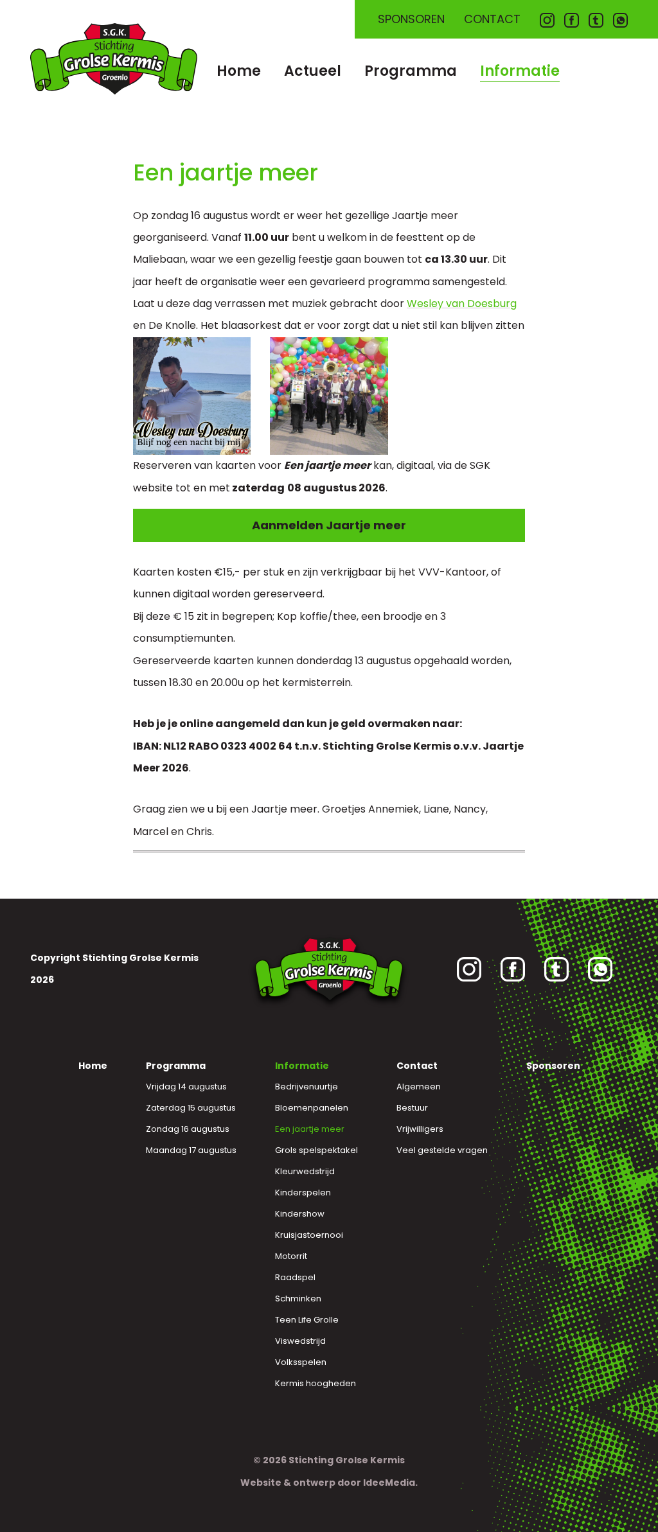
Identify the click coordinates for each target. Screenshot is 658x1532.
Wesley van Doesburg (462, 303)
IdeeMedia (389, 1482)
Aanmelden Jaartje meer (329, 525)
